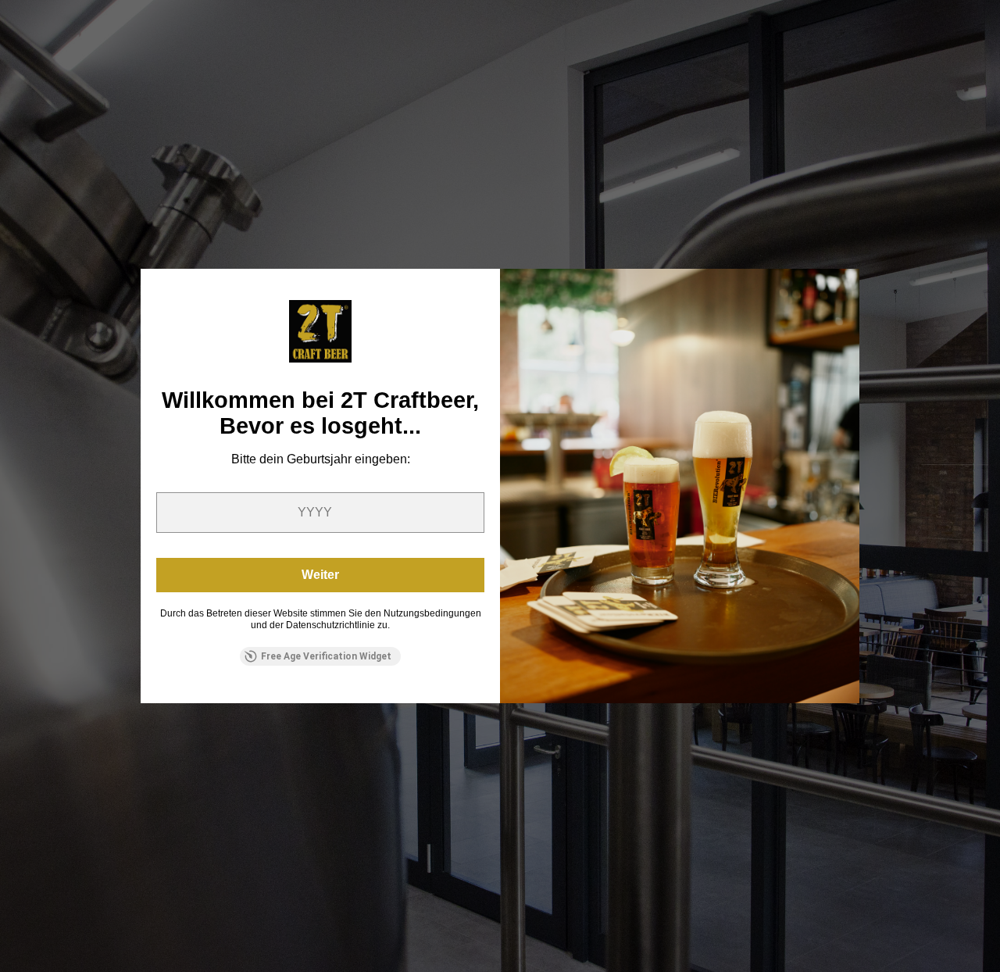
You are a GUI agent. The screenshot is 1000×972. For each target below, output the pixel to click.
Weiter (320, 574)
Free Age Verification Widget (326, 656)
